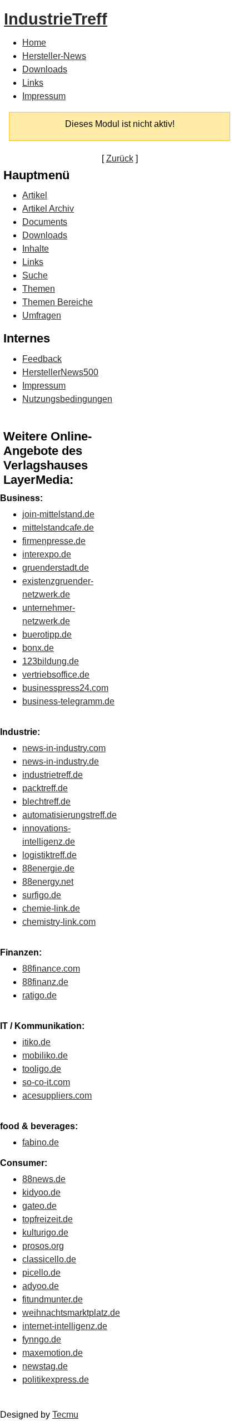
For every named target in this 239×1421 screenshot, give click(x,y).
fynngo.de (41, 1339)
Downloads (44, 69)
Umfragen (41, 315)
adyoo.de (40, 1286)
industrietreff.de (52, 775)
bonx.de (38, 648)
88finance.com (51, 968)
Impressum (44, 96)
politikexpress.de (55, 1379)
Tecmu (65, 1414)
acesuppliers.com (57, 1095)
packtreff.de (45, 788)
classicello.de (49, 1259)
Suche (35, 275)
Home (34, 42)
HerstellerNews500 (60, 372)
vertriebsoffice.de (55, 674)
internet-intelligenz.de (64, 1326)
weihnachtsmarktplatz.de (71, 1312)
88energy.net (47, 881)
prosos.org (43, 1246)
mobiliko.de (45, 1055)
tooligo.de (41, 1069)
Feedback (42, 359)
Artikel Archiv (48, 208)
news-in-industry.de (60, 761)
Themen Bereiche (57, 302)
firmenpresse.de (54, 541)
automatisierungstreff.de (69, 815)
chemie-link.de (51, 908)
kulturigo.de (45, 1232)
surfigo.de (41, 895)
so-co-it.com (46, 1082)
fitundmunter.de (52, 1299)
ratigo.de (39, 995)
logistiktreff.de (49, 855)
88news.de (44, 1179)
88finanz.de (45, 982)
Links (32, 82)
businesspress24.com (65, 688)
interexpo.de (46, 554)
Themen (38, 288)
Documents (44, 222)
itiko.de (36, 1042)
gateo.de (39, 1206)
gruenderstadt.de (55, 567)
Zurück (119, 158)
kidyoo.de (41, 1192)
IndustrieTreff (55, 19)
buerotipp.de (47, 634)
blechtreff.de (46, 801)
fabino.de (40, 1142)
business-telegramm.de (68, 701)
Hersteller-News (54, 56)
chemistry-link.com (59, 922)
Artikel (34, 195)
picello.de (41, 1272)
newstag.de (45, 1366)
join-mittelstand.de (58, 514)
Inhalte (35, 248)
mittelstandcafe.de (58, 527)
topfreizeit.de (47, 1219)
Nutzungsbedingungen (67, 399)
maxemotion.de (52, 1353)
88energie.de (48, 868)
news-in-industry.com (64, 748)
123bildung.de (50, 661)
